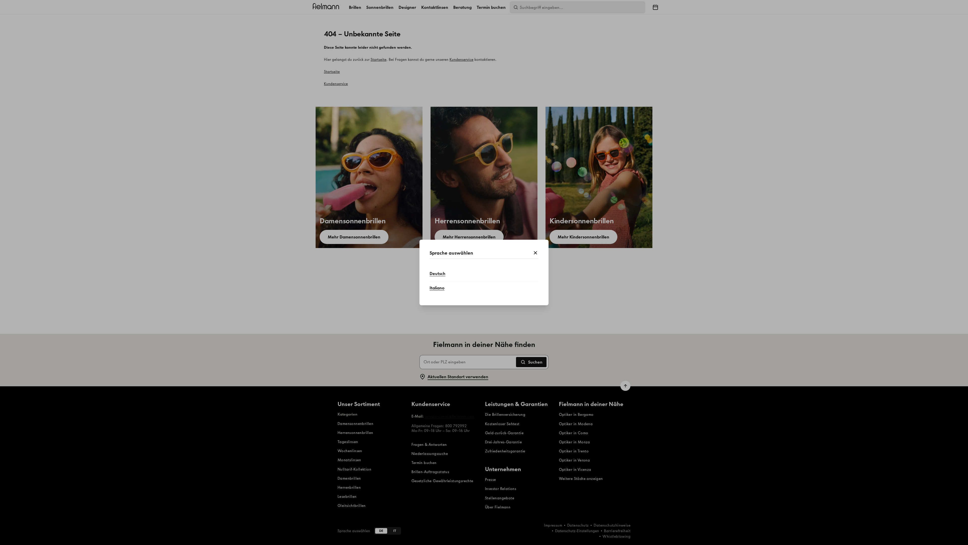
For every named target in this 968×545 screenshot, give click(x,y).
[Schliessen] (535, 253)
